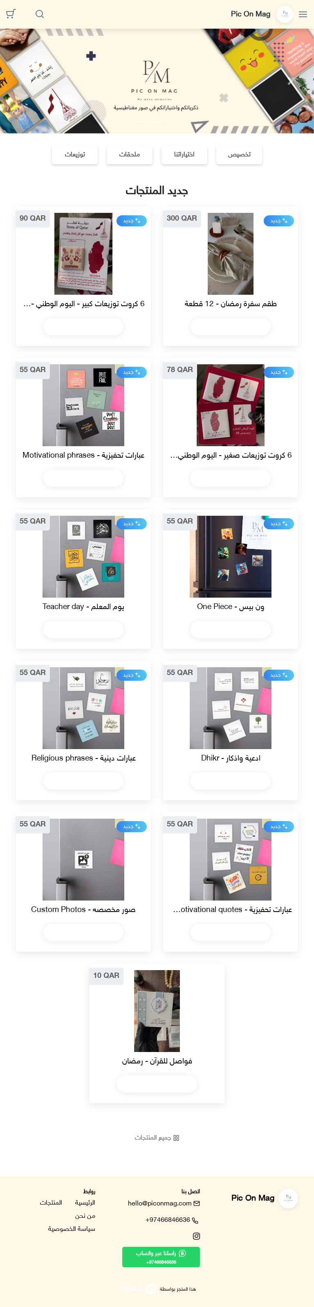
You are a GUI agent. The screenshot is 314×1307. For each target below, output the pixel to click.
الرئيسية (85, 1203)
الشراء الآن (227, 326)
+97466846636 (168, 1220)
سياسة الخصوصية (71, 1229)
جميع (154, 1138)
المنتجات (51, 1203)
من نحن (85, 1216)
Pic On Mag (251, 14)
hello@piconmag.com (160, 1204)
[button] (23, 81)
